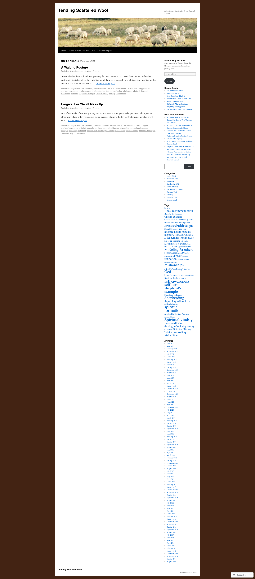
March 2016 (171, 513)
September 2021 (172, 394)
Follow (169, 81)
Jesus (176, 234)
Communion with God (171, 220)
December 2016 (172, 489)
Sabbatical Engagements (175, 101)
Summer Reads (172, 144)
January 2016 (171, 519)
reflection (118, 91)
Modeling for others (105, 91)
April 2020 (170, 415)
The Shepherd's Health (116, 88)
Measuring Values (173, 93)
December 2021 (172, 388)
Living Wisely (74, 88)
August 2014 (171, 561)
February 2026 (172, 348)
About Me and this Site (79, 50)
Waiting (112, 93)
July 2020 (170, 410)
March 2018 (171, 455)
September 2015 (172, 529)
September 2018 (172, 444)
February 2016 (172, 516)
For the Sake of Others (175, 90)
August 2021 (171, 396)
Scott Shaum (93, 71)
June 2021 (170, 402)
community (183, 219)
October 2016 (171, 495)
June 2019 (170, 431)
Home (63, 50)
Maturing (176, 246)
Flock (166, 229)
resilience (174, 275)
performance (170, 252)
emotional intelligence (110, 128)
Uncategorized (172, 200)
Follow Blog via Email (175, 60)
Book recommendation (178, 211)
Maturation (167, 247)
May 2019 (170, 434)
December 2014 (172, 553)
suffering (177, 323)
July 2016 (170, 503)
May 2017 (170, 476)
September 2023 (172, 370)
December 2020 (172, 407)
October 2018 (171, 442)
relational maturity (183, 259)
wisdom (168, 335)
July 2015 (170, 535)
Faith (180, 225)
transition (168, 329)
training (190, 326)
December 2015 (172, 521)
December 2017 (172, 463)
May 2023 (170, 378)
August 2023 (171, 372)
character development (70, 91)
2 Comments (121, 93)
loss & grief (179, 243)
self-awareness (132, 130)
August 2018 (171, 447)
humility (94, 91)
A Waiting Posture (74, 67)
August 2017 (171, 468)
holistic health (173, 232)
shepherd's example (87, 93)
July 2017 (170, 471)
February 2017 (172, 484)
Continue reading (105, 83)
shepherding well (172, 301)
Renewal (167, 275)
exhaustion (170, 226)
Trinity (168, 332)
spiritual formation (173, 308)
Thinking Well (132, 88)
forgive (122, 128)
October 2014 (171, 559)
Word (175, 335)
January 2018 (171, 460)
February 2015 (172, 548)
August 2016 (171, 500)
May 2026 (170, 346)
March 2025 (171, 356)
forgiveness (130, 128)
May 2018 (170, 450)
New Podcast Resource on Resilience (180, 141)
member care (92, 130)
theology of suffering (175, 326)
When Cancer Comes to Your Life (179, 98)
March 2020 (171, 418)
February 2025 (172, 359)
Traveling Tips (172, 197)
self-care (74, 93)
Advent (148, 88)
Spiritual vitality (102, 93)
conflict (97, 128)
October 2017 (171, 466)
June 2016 (170, 505)
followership (85, 91)
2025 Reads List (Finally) (176, 96)
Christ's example (87, 128)
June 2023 (170, 375)
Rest (142, 91)
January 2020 (171, 423)
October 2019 (171, 426)
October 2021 (171, 391)
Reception (185, 256)
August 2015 (171, 532)
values (175, 332)
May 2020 (170, 412)
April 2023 (170, 380)
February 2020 (172, 420)
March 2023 (171, 383)
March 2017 (171, 481)
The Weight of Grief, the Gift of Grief (180, 109)
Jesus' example (186, 234)
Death (166, 222)
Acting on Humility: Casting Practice (179, 136)
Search (189, 166)
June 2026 (170, 343)
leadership (73, 130)
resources (189, 275)
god (180, 228)
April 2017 (170, 479)
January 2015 (171, 551)
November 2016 (172, 492)
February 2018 (172, 458)
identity (168, 234)
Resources (170, 181)
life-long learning (172, 240)
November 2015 (172, 524)
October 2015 (171, 527)
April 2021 (170, 404)
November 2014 (172, 556)
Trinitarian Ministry (181, 329)
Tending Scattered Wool (83, 10)
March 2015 (171, 545)
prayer (178, 256)
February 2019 (172, 436)
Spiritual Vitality (100, 88)
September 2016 (172, 497)
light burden (184, 241)
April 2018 (170, 452)
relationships (120, 130)
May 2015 (170, 540)
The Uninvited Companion (103, 50)
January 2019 (171, 439)
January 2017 (171, 487)
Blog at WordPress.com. (188, 572)
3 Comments (80, 133)
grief (184, 229)
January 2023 (171, 386)
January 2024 (171, 367)
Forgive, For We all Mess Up (82, 104)
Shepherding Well (101, 125)
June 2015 (170, 537)
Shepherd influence (173, 294)
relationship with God (131, 91)
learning (184, 237)
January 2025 (171, 362)
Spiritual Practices (182, 314)
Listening (82, 130)
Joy (165, 238)
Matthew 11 (188, 244)
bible (167, 207)
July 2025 (170, 354)
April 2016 (170, 511)
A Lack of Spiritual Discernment (178, 117)
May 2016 (170, 508)
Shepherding (174, 297)
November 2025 (172, 351)
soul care (186, 301)
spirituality (169, 313)
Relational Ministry (170, 262)
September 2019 (172, 428)
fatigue (188, 225)
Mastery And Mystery (174, 138)
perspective (169, 255)
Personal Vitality (86, 88)
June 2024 (170, 364)
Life (191, 237)
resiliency (181, 275)
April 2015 (170, 543)
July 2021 (170, 399)
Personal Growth (182, 253)
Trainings (170, 194)
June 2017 (170, 473)
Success (168, 323)
